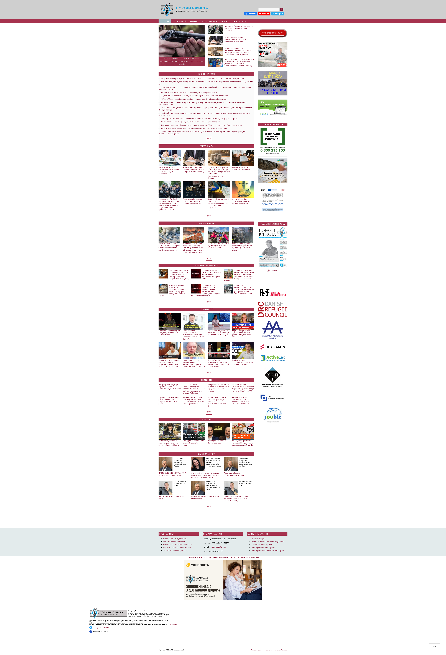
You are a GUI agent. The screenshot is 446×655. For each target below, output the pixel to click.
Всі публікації (179, 21)
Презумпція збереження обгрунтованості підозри (234, 474)
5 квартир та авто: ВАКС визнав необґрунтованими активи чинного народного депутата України (199, 118)
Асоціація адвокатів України (174, 542)
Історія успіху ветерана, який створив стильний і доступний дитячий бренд (169, 443)
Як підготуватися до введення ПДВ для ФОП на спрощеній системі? (242, 362)
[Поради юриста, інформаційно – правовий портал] (166, 10)
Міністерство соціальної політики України (268, 550)
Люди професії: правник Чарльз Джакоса (217, 442)
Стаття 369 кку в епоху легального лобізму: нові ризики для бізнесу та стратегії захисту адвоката (205, 475)
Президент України (258, 539)
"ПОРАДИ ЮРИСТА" (173, 624)
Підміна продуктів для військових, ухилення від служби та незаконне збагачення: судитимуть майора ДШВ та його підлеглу (239, 275)
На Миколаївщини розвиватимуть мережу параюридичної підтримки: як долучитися (194, 128)
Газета (224, 21)
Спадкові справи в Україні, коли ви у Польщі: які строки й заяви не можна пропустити (194, 96)
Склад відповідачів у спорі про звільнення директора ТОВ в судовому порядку (236, 498)
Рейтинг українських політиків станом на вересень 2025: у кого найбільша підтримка (240, 400)
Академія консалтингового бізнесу (177, 548)
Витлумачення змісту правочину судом (171, 497)
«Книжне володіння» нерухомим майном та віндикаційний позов (241, 201)
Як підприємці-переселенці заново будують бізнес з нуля (193, 443)
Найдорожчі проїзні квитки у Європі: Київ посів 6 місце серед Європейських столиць (218, 387)
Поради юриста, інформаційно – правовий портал (269, 650)
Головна (165, 21)
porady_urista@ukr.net (218, 547)
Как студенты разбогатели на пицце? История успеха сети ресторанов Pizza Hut (242, 443)
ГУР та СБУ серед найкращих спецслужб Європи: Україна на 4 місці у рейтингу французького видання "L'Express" (194, 388)
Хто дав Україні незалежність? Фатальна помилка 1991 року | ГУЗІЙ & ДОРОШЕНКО (218, 363)
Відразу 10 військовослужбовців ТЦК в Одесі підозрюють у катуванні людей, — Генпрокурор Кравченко (244, 289)
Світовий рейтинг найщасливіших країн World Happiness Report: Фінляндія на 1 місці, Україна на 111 (243, 387)
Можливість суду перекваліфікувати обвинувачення (205, 497)
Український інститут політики (175, 539)
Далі (209, 139)
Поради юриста (192, 8)
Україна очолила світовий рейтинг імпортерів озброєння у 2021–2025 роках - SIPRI (169, 400)
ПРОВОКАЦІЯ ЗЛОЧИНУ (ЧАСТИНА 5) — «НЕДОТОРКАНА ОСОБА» (173, 474)
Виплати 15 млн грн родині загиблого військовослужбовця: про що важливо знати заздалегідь (218, 203)
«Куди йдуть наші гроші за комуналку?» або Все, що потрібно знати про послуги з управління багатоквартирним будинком (238, 51)
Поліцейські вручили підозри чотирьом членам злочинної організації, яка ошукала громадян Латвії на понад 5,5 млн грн (206, 83)
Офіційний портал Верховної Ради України (268, 542)
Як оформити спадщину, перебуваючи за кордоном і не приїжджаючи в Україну (237, 39)
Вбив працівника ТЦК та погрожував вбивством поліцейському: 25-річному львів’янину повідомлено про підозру (179, 274)
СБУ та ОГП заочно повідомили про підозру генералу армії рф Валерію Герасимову (194, 99)
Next (251, 436)
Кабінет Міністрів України (261, 544)
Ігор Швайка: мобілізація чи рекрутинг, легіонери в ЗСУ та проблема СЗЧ (169, 332)
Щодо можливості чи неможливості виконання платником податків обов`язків (169, 170)
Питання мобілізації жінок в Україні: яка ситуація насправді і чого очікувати (239, 28)
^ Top (434, 646)
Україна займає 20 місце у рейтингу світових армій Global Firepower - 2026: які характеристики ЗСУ (193, 400)
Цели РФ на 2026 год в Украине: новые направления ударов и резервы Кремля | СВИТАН (194, 363)
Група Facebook (239, 21)
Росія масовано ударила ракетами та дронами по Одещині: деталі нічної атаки (242, 246)
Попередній (161, 436)
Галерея (193, 21)
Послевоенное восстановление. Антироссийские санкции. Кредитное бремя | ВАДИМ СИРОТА (194, 334)
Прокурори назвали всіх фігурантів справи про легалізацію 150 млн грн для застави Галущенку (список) (201, 125)
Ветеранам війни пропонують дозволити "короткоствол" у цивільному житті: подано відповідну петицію (181, 61)
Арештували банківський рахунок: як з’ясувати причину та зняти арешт (193, 201)
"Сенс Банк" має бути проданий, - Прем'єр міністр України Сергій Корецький (190, 122)
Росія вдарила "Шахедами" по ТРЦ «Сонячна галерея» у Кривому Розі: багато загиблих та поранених (169, 246)
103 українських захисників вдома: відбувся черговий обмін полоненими (218, 245)
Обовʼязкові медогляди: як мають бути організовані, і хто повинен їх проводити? (218, 332)
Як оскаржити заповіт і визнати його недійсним (241, 168)
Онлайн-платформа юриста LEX (175, 550)
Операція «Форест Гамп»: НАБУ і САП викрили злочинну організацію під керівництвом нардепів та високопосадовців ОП (205, 290)
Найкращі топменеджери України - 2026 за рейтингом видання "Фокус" (170, 386)
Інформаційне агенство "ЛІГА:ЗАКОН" (178, 544)
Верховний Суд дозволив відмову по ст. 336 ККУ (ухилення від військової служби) (242, 333)
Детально (272, 270)
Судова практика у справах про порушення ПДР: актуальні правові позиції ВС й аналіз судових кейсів (169, 363)
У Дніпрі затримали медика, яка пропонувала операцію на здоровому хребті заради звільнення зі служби (173, 290)
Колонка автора (209, 21)
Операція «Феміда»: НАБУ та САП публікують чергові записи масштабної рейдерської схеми (211, 274)
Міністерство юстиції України (263, 548)
